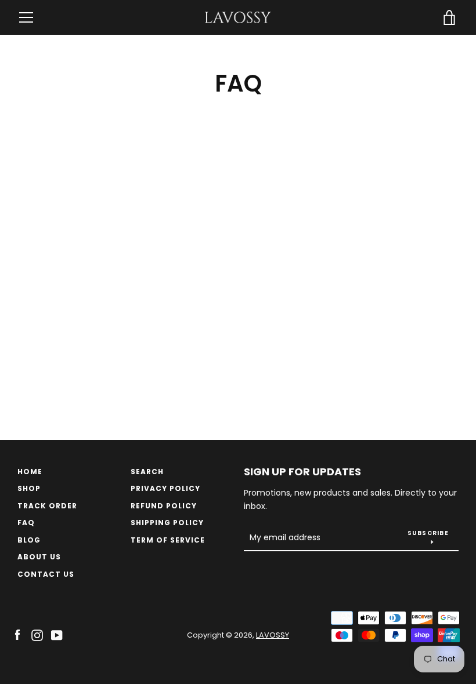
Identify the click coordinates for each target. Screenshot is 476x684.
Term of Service (168, 540)
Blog (29, 540)
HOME (29, 471)
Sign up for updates (302, 471)
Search (147, 471)
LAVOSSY (272, 635)
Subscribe (428, 533)
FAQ (26, 522)
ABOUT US (39, 557)
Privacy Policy (165, 488)
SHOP (29, 488)
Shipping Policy (167, 522)
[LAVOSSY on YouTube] (57, 634)
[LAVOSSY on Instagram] (37, 634)
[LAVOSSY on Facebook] (17, 634)
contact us (45, 574)
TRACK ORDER (47, 506)
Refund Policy (164, 506)
